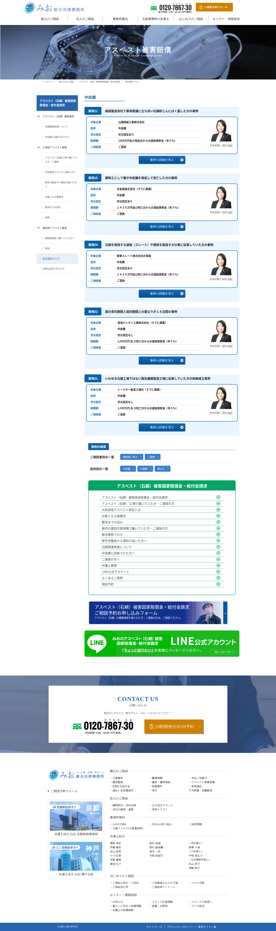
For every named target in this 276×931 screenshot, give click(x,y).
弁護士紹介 (117, 836)
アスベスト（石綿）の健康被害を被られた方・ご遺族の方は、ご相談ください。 (142, 611)
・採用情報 (195, 824)
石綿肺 (144, 468)
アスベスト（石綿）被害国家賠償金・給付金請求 (99, 81)
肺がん (161, 468)
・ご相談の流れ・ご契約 (124, 883)
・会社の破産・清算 (121, 809)
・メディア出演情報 (161, 902)
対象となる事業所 (114, 516)
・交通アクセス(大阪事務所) (126, 828)
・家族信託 (195, 786)
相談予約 (108, 584)
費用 (47, 217)
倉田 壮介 (115, 864)
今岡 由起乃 (156, 855)
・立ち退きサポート (161, 805)
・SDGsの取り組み (160, 824)
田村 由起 (155, 843)
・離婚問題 (155, 778)
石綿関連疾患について (117, 547)
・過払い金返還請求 (121, 790)
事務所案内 (120, 18)
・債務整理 (116, 782)
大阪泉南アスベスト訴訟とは (121, 509)
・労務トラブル (158, 809)
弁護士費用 (109, 565)
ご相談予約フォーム (64, 791)
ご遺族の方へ (111, 559)
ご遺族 (151, 457)
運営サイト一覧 (207, 927)
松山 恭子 (194, 864)
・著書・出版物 (158, 906)
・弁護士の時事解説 (121, 910)
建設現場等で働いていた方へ (59, 238)
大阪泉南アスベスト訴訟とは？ (60, 172)
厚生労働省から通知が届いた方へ (124, 540)
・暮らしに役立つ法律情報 (125, 906)
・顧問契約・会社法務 (123, 805)
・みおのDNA (118, 824)
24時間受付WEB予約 (174, 726)
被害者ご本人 (130, 457)
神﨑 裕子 (194, 868)
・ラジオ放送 (196, 906)
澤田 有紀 (115, 843)
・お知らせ (116, 902)
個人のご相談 (50, 18)
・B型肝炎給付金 (120, 786)
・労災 (153, 790)
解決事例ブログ (112, 534)
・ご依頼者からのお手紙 (163, 883)
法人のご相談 (85, 18)
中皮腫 (126, 468)
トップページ (48, 81)
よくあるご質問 (112, 578)
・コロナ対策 (196, 883)
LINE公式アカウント (115, 571)
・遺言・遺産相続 (159, 782)
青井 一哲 (155, 851)
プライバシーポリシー (180, 927)
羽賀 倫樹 (115, 859)
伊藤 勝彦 (115, 847)
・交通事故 (116, 778)
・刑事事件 (155, 786)
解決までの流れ (112, 522)
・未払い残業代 (198, 778)
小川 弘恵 (115, 855)
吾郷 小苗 (194, 847)
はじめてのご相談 (191, 18)
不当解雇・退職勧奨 (200, 790)
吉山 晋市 (115, 851)
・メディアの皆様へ (200, 902)
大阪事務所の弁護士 (155, 18)
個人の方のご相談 (66, 81)
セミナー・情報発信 (226, 18)
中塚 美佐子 (196, 855)
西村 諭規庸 (156, 847)
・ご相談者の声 (119, 887)
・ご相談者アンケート (162, 887)
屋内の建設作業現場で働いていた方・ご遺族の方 (135, 528)
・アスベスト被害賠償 (202, 782)
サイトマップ (154, 927)
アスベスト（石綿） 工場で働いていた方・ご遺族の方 (138, 503)
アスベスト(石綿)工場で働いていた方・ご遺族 (61, 159)
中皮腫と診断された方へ (118, 553)
